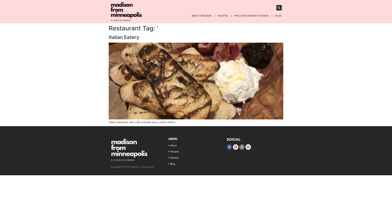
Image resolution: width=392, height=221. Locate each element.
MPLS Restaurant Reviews (251, 15)
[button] (279, 7)
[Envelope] (248, 147)
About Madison (201, 15)
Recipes (223, 15)
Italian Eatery (124, 37)
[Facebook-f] (229, 147)
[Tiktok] (242, 147)
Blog (278, 15)
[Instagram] (235, 147)
